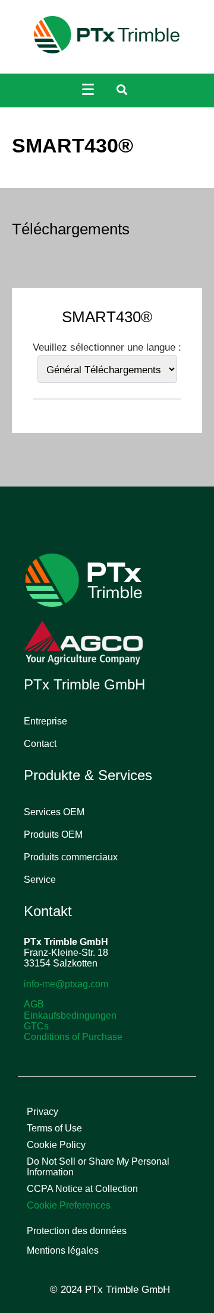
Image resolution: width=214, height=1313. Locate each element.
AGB (34, 1004)
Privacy (42, 1112)
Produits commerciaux (71, 857)
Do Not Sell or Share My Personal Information (98, 1166)
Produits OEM (53, 834)
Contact (40, 744)
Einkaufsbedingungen (70, 1015)
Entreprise (45, 721)
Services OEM (54, 812)
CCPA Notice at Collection (82, 1189)
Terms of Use (54, 1128)
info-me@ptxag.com (66, 984)
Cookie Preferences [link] (69, 1205)
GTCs (36, 1026)
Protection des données (77, 1231)
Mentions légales (63, 1250)
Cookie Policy (56, 1145)
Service (40, 880)
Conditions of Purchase (73, 1037)
